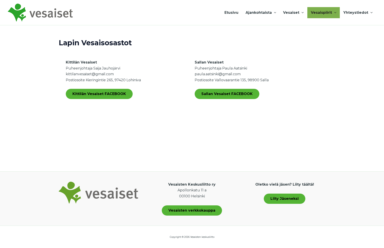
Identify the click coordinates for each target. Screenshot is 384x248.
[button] (274, 12)
